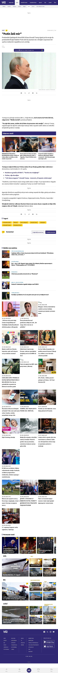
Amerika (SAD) (7, 222)
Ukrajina (43, 222)
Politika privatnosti (34, 645)
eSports (13, 642)
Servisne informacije (34, 616)
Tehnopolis (14, 645)
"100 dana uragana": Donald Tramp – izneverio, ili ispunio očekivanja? (28, 178)
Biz (4, 642)
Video (22, 638)
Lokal (12, 649)
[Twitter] (47, 632)
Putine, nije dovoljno (12, 175)
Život (5, 645)
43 (8, 251)
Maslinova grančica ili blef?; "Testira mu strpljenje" (22, 172)
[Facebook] (44, 632)
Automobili (14, 647)
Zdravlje (6, 647)
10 (8, 282)
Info (5, 638)
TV (21, 640)
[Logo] (4, 2)
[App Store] (49, 646)
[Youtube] (53, 632)
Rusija (15, 222)
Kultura (13, 638)
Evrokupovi (14, 271)
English (23, 642)
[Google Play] (49, 642)
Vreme (22, 645)
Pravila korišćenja (33, 642)
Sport (5, 640)
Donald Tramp (7, 225)
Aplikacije (31, 647)
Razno (4, 572)
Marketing (31, 638)
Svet (3, 30)
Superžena (14, 640)
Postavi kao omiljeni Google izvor (24, 50)
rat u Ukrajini (24, 222)
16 (8, 261)
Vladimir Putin (17, 225)
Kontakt (31, 651)
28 (8, 293)
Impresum (31, 640)
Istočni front (34, 222)
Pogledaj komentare (38, 232)
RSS (29, 649)
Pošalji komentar (50, 232)
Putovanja (6, 649)
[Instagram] (50, 632)
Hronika (5, 617)
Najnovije (11, 2)
